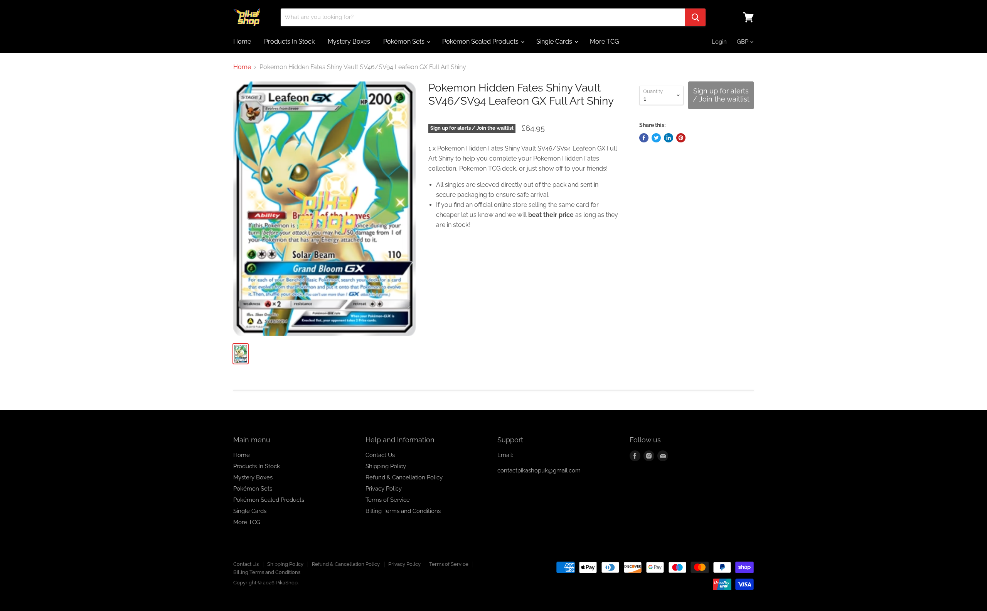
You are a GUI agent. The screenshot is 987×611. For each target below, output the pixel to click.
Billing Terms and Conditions (403, 511)
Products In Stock (289, 41)
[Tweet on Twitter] (656, 137)
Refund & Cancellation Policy (404, 477)
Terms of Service (387, 499)
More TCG (604, 41)
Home (242, 41)
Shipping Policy (385, 466)
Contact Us (380, 455)
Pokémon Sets (404, 41)
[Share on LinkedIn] (668, 137)
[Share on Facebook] (643, 137)
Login (719, 41)
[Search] (695, 17)
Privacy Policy (383, 488)
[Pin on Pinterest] (681, 137)
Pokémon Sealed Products (481, 41)
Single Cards (555, 41)
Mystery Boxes (349, 41)
